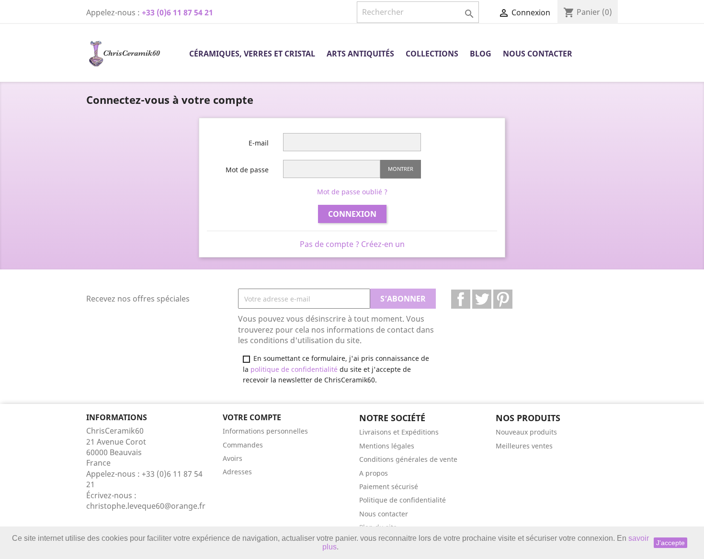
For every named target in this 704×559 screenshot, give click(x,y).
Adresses (237, 471)
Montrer (400, 168)
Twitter (481, 299)
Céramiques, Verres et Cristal (252, 53)
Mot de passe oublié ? (352, 191)
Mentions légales (386, 445)
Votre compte (252, 417)
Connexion (352, 214)
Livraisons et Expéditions (399, 431)
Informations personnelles (265, 431)
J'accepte (670, 543)
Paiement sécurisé (388, 486)
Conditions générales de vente (408, 459)
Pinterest (502, 299)
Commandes (243, 444)
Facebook (460, 299)
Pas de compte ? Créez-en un (352, 244)
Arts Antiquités (360, 53)
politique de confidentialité (294, 369)
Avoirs (232, 458)
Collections (432, 53)
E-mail (259, 142)
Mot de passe (247, 169)
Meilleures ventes (524, 445)
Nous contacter (537, 53)
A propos (373, 473)
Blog (480, 53)
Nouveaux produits (526, 431)
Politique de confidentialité (402, 499)
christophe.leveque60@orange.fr (145, 506)
